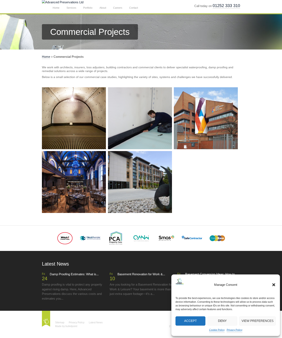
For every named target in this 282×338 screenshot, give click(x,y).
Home (56, 7)
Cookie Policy (217, 330)
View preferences (258, 321)
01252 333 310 (226, 5)
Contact (133, 7)
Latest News (96, 322)
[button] (274, 285)
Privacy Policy (234, 330)
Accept (190, 321)
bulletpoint (71, 326)
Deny (222, 321)
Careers (117, 7)
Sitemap (59, 322)
